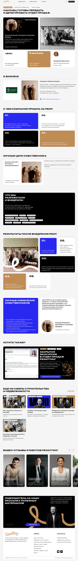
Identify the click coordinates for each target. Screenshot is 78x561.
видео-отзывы (33, 1)
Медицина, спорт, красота (41, 540)
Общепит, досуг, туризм (40, 544)
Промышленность (39, 546)
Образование (37, 548)
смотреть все (71, 391)
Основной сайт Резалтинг (64, 542)
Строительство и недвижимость (43, 542)
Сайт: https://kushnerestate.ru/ (51, 99)
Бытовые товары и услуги (41, 550)
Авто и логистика (38, 538)
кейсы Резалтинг (8, 7)
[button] (66, 1)
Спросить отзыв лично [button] (11, 46)
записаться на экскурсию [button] (50, 376)
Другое (36, 552)
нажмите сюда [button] (29, 207)
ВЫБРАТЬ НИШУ (22, 1)
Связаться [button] (71, 1)
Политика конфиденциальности (64, 557)
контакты (43, 1)
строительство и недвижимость (21, 7)
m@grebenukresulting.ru (64, 540)
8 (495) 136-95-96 (62, 538)
